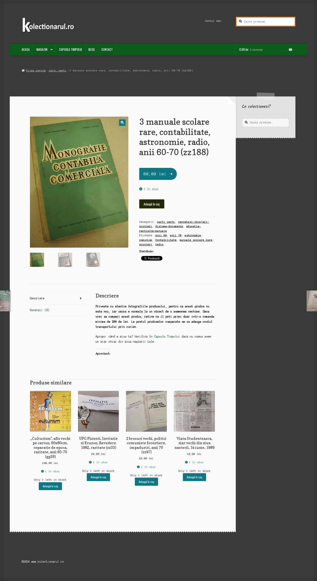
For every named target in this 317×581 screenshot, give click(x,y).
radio (159, 244)
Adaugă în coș (152, 204)
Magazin (41, 49)
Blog (91, 49)
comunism (145, 240)
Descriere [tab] (37, 298)
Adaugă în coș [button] (50, 486)
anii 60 (161, 235)
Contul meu (213, 20)
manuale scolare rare (196, 240)
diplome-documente (169, 226)
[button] (122, 122)
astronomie (193, 235)
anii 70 (175, 235)
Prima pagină (35, 70)
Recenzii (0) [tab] (39, 310)
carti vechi (58, 70)
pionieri (145, 244)
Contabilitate (166, 240)
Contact (107, 49)
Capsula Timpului (70, 49)
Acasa (26, 49)
